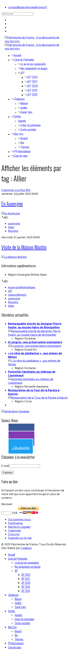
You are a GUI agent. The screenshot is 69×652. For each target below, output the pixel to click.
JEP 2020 (32, 86)
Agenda (22, 121)
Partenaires (15, 523)
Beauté (24, 138)
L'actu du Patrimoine (24, 59)
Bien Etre (18, 134)
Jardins (24, 108)
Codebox (26, 548)
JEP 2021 (32, 81)
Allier (11, 227)
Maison (24, 103)
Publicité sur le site (20, 538)
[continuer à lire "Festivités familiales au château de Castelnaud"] (38, 383)
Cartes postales (28, 129)
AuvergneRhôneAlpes (21, 287)
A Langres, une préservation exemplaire (35, 342)
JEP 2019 (32, 90)
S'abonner (14, 530)
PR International (22, 151)
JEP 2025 (32, 77)
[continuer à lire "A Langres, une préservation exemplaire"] (34, 346)
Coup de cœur (21, 156)
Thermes (25, 147)
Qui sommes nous (19, 519)
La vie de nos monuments (33, 64)
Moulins (13, 231)
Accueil (17, 55)
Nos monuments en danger (34, 68)
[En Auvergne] (10, 213)
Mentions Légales (19, 527)
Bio (22, 142)
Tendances (19, 99)
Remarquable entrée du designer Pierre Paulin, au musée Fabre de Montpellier (34, 325)
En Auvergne (12, 203)
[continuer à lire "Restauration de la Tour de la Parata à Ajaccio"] (38, 397)
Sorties (17, 116)
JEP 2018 (32, 94)
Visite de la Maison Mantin (24, 247)
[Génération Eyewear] (15, 411)
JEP (22, 73)
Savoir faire (26, 112)
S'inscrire (14, 534)
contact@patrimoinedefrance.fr (27, 7)
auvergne (14, 223)
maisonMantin (17, 295)
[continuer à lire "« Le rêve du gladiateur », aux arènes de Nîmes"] (38, 364)
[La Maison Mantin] (14, 257)
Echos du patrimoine (31, 125)
